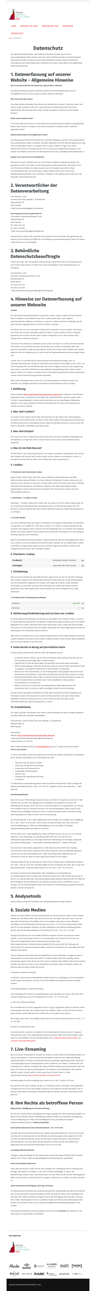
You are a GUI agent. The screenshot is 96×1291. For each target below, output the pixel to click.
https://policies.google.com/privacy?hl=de (44, 1075)
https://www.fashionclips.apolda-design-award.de (42, 394)
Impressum (68, 26)
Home (13, 26)
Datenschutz (17, 33)
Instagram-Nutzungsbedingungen (23, 1041)
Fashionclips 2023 (50, 26)
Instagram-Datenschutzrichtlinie (66, 1038)
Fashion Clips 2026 (29, 26)
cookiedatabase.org (43, 747)
